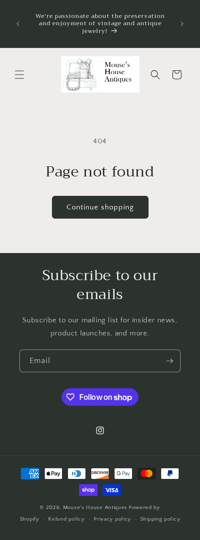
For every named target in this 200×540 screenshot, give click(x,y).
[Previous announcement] (18, 23)
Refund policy (66, 519)
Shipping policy (160, 519)
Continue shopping (100, 207)
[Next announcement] (182, 23)
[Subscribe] (169, 360)
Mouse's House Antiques (95, 507)
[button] (19, 74)
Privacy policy (112, 519)
